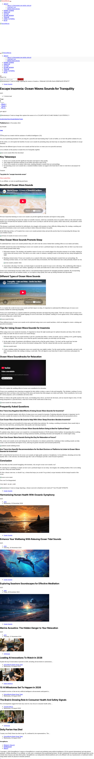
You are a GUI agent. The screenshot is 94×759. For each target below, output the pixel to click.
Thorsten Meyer (8, 706)
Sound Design (9, 15)
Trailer (6, 17)
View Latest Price (5, 178)
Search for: (3, 77)
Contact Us (11, 7)
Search (20, 79)
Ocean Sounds (8, 84)
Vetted (6, 14)
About (6, 4)
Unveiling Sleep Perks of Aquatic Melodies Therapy (11, 119)
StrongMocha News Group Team (13, 664)
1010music (7, 654)
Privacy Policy (9, 745)
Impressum (8, 747)
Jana (1, 130)
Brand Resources (13, 9)
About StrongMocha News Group (19, 5)
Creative (7, 12)
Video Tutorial (9, 19)
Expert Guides (9, 10)
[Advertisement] (47, 38)
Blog (5, 20)
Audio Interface (8, 683)
